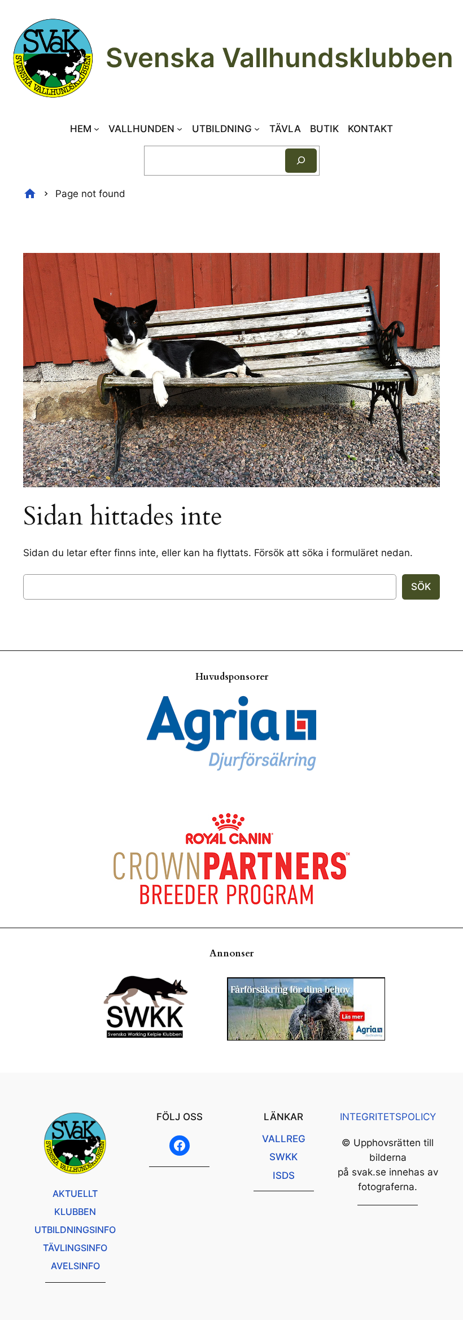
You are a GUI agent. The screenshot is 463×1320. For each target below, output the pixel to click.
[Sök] (301, 160)
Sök (421, 586)
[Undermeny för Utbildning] (257, 129)
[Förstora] (425, 267)
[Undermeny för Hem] (96, 129)
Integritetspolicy (388, 1116)
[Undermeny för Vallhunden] (179, 129)
